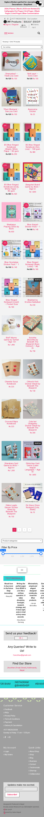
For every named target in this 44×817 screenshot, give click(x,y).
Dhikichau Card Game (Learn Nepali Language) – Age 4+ (32, 467)
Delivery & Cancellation (13, 725)
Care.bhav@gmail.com (22, 655)
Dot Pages (19, 11)
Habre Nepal (16, 812)
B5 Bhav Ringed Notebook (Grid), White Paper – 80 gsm (11, 188)
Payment (8, 722)
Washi (19, 9)
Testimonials (35, 767)
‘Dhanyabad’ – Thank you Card (11, 75)
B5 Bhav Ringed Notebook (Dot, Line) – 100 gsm (32, 147)
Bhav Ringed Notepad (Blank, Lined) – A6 (32, 264)
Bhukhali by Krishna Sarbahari (33, 301)
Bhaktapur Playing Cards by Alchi (11, 226)
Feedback (8, 709)
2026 (6, 9)
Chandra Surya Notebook (11, 382)
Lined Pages (16, 13)
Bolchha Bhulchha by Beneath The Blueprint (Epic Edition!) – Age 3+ (32, 343)
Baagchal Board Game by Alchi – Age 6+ (32, 187)
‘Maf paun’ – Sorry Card (32, 75)
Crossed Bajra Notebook (11, 422)
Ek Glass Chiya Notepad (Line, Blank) (32, 507)
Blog (31, 758)
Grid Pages (29, 11)
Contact (33, 764)
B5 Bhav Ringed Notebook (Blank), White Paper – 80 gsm (11, 148)
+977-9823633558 (10, 730)
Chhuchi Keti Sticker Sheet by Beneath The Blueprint (32, 384)
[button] (8, 33)
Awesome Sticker (32, 110)
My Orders (9, 755)
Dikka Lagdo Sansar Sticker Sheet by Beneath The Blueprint (11, 509)
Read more (32, 293)
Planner (12, 9)
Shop (32, 755)
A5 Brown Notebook (31, 9)
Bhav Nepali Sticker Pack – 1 (32, 225)
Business (33, 761)
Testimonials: (14, 578)
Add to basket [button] (12, 67)
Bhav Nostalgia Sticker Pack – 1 (11, 263)
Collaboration (35, 774)
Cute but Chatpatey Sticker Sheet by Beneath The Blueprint (32, 425)
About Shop (34, 751)
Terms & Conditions (12, 719)
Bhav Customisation (31, 13)
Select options (12, 138)
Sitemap (33, 771)
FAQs (7, 713)
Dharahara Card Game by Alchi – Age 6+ (11, 465)
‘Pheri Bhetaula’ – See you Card (11, 110)
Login (7, 751)
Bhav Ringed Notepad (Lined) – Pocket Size (11, 302)
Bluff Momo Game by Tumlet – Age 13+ (11, 340)
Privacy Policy (10, 716)
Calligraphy (9, 11)
